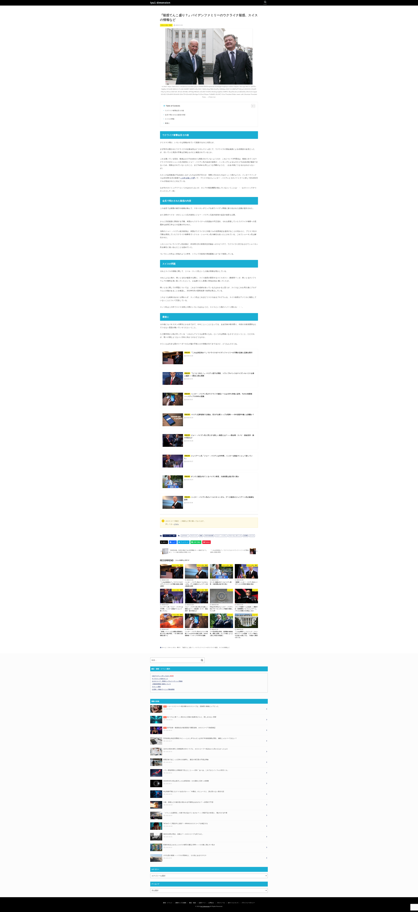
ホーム (164, 647)
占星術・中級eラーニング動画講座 (163, 689)
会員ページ (202, 903)
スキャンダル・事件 (166, 25)
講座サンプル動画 (180, 903)
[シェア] (173, 542)
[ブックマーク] (184, 542)
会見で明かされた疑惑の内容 (175, 115)
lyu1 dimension (160, 2)
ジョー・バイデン (221, 535)
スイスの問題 (169, 119)
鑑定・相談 (192, 903)
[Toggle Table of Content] (252, 106)
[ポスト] (164, 542)
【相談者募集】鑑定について (161, 684)
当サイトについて (233, 903)
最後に (167, 123)
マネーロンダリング (235, 535)
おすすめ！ (184, 535)
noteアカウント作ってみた (163, 676)
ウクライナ (194, 535)
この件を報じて (186, 178)
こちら (176, 524)
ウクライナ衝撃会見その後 (174, 110)
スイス (252, 535)
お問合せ (211, 903)
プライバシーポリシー (248, 903)
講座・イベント (167, 903)
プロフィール (221, 903)
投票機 (246, 535)
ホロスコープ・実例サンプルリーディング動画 (167, 681)
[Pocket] (206, 542)
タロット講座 (156, 686)
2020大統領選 (209, 535)
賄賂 (201, 535)
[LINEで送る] (195, 542)
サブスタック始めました (160, 678)
